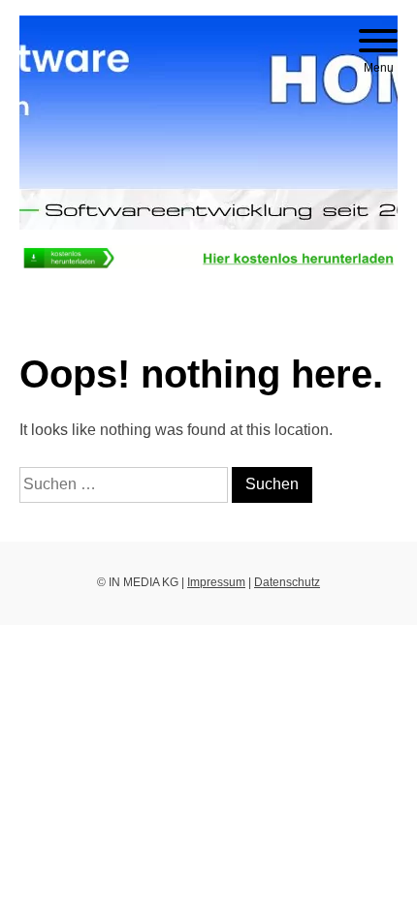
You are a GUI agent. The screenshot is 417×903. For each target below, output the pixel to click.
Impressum (216, 582)
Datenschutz (287, 582)
